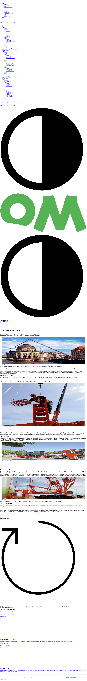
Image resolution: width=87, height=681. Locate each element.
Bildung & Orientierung (10, 71)
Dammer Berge (8, 93)
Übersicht (6, 4)
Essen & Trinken (9, 87)
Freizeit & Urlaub (13, 1)
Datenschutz (67, 606)
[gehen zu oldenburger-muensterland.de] (2, 25)
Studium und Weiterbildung (10, 58)
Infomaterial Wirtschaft (10, 64)
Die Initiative (8, 47)
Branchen (8, 62)
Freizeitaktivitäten (9, 86)
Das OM (1, 1)
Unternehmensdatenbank (10, 65)
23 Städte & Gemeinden (10, 74)
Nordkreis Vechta (9, 95)
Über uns (3, 10)
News (5, 14)
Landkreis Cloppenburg (8, 7)
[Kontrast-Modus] (43, 318)
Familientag (6, 9)
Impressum (2, 679)
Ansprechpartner (7, 16)
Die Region (4, 3)
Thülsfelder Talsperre (9, 96)
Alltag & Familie (9, 69)
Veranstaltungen (4, 22)
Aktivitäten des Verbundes (8, 13)
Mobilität (7, 76)
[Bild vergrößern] (43, 363)
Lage (5, 6)
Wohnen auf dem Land (10, 75)
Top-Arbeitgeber (9, 56)
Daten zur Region (9, 35)
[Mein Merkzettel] (3, 321)
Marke (3, 17)
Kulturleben (8, 88)
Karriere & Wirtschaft (6, 1)
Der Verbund (6, 12)
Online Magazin (10, 22)
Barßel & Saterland (9, 92)
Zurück (4, 27)
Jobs (5, 15)
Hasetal (7, 94)
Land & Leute (6, 5)
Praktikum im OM (9, 57)
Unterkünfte (8, 85)
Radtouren (16, 102)
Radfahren (8, 84)
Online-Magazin (12, 77)
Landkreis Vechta (7, 8)
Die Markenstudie (7, 19)
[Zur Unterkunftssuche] (10, 321)
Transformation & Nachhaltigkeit (11, 63)
